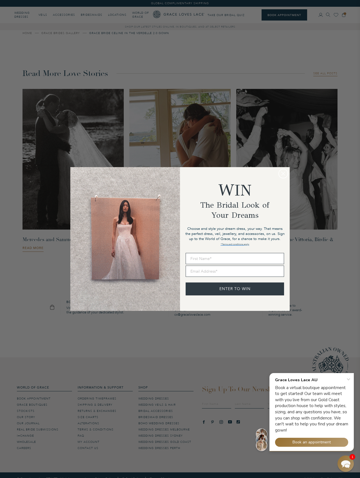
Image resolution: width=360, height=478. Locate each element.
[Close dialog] (283, 173)
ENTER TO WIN (235, 288)
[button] (346, 463)
